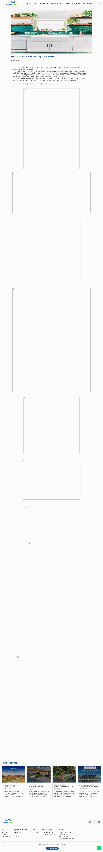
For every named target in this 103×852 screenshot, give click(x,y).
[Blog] (90, 822)
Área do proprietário (48, 834)
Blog (61, 3)
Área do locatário (47, 832)
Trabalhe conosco (64, 836)
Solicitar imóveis (64, 834)
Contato (67, 3)
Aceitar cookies (52, 848)
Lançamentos (43, 3)
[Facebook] (94, 822)
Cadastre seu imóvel (65, 832)
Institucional (54, 3)
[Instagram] (99, 822)
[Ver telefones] (99, 3)
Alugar (35, 3)
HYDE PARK (76, 3)
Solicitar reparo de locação (67, 838)
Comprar (28, 3)
